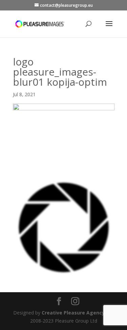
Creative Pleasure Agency (73, 312)
